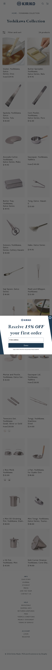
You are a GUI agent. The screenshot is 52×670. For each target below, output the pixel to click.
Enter (26, 345)
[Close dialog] (50, 318)
